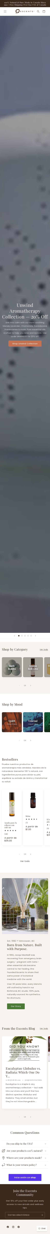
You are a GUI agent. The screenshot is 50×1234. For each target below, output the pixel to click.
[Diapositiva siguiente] (35, 636)
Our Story (16, 1006)
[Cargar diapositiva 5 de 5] (31, 635)
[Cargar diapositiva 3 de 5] (25, 635)
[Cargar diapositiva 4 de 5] (28, 635)
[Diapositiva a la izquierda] (19, 685)
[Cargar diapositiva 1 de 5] (18, 635)
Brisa (28, 816)
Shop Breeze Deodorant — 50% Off (25, 335)
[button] (5, 11)
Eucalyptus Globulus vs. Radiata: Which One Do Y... (23, 1072)
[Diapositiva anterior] (14, 636)
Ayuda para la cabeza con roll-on (10, 825)
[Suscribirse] (42, 1215)
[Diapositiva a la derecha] (30, 685)
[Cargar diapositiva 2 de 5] (21, 635)
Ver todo (44, 649)
